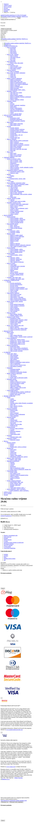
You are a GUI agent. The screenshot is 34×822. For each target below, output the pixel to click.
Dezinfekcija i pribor (15, 318)
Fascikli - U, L (13, 136)
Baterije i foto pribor (15, 394)
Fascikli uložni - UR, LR (16, 135)
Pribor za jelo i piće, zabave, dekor (18, 328)
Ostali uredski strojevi (12, 390)
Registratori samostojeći (16, 119)
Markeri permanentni (15, 238)
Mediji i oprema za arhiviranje (14, 373)
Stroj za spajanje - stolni (16, 161)
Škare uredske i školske (16, 314)
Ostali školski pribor (12, 470)
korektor (6, 554)
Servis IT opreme (8, 545)
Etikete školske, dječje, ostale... (18, 89)
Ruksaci (12, 444)
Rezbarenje (13, 466)
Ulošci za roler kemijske (16, 228)
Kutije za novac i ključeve (16, 205)
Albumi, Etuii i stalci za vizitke (17, 201)
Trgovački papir (14, 65)
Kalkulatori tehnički (15, 369)
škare (5, 557)
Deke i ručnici (13, 407)
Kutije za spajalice (14, 164)
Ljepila (8, 180)
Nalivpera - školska (15, 260)
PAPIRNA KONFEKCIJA (10, 46)
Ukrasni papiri (13, 420)
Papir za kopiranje (11, 47)
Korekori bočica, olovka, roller (17, 178)
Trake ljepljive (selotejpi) (13, 293)
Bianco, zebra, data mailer (16, 63)
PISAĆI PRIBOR (8, 215)
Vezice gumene (14, 307)
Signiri (11, 242)
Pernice (12, 445)
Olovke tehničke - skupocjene (17, 250)
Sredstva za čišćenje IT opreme (18, 382)
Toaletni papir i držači (15, 322)
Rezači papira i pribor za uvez (17, 343)
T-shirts (12, 399)
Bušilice (9, 174)
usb (5, 560)
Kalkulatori (10, 367)
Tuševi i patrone (14, 271)
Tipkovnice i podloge (15, 386)
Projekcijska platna (15, 346)
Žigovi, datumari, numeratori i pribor (16, 183)
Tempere (12, 451)
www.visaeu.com (10, 766)
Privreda (12, 104)
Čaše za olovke (14, 187)
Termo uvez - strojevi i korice (17, 339)
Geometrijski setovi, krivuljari (17, 266)
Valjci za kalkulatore (15, 363)
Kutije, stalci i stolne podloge (14, 185)
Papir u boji (13, 50)
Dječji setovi (13, 449)
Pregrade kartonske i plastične (17, 120)
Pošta (11, 102)
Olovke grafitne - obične (16, 255)
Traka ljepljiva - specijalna (16, 297)
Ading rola (12, 74)
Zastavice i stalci (14, 173)
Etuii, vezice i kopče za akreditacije (19, 348)
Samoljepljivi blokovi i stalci (17, 171)
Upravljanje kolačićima (9, 548)
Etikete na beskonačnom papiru (18, 82)
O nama (6, 541)
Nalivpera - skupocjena (16, 259)
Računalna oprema (11, 379)
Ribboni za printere (15, 360)
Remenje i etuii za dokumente (17, 414)
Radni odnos (13, 106)
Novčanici (12, 411)
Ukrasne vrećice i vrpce (16, 421)
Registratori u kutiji (15, 118)
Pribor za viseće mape (15, 156)
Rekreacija (12, 432)
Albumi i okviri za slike (16, 424)
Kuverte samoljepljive (15, 283)
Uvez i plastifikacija (12, 338)
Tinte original (13, 359)
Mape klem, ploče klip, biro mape (18, 149)
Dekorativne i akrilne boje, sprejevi (19, 456)
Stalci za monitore (14, 384)
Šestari (11, 276)
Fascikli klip (13, 133)
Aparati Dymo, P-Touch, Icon (17, 393)
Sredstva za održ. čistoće (13, 317)
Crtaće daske (13, 264)
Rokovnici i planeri (12, 438)
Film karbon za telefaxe (16, 366)
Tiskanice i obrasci (11, 101)
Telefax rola (13, 77)
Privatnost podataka (9, 544)
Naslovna (6, 4)
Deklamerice (13, 163)
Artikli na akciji (8, 5)
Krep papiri (13, 423)
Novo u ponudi (7, 6)
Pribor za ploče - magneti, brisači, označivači (21, 336)
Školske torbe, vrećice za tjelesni (18, 447)
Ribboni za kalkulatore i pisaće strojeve (20, 362)
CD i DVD (13, 375)
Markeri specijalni (14, 239)
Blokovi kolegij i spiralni (16, 95)
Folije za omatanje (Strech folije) (18, 300)
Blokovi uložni (14, 98)
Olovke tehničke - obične (16, 249)
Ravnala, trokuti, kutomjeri (16, 273)
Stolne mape (13, 197)
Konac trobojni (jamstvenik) (17, 304)
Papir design (13, 51)
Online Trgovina (18, 777)
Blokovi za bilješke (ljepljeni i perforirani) (20, 96)
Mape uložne (10, 122)
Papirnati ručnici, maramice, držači (18, 319)
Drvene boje (13, 454)
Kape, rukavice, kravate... (16, 406)
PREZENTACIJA (8, 331)
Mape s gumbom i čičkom (16, 143)
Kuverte (9, 281)
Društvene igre (13, 425)
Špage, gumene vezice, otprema (15, 301)
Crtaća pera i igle (14, 267)
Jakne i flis (12, 404)
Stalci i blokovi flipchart (16, 335)
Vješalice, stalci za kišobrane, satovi (19, 208)
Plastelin (12, 462)
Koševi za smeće (14, 209)
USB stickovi (13, 376)
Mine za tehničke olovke (16, 252)
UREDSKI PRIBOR (9, 157)
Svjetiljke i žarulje (14, 212)
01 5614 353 (19, 15)
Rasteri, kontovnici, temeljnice (17, 105)
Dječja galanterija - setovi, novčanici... (16, 489)
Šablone (12, 270)
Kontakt (6, 11)
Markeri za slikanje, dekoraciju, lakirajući (20, 245)
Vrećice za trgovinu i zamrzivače (18, 329)
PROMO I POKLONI (9, 396)
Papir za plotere (14, 56)
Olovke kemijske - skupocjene (17, 219)
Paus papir (12, 60)
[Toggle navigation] (1, 1)
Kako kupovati (7, 537)
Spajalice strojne (14, 166)
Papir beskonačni (11, 61)
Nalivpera (9, 256)
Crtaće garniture (14, 269)
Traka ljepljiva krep (15, 295)
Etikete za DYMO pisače (16, 87)
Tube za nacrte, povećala (16, 351)
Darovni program (11, 417)
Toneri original (13, 356)
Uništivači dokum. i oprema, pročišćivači (20, 391)
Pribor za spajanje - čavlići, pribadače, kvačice (21, 167)
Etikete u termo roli (15, 85)
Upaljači (12, 430)
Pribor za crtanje (11, 263)
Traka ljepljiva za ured (15, 294)
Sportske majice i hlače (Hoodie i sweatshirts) (21, 403)
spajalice (6, 555)
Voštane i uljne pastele (15, 455)
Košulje (12, 401)
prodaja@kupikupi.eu (6, 515)
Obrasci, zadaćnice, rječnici (17, 99)
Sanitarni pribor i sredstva (16, 321)
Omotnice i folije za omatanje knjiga (19, 475)
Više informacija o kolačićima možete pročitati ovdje (14, 800)
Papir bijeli (12, 48)
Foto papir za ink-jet (15, 57)
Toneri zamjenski (14, 358)
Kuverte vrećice (14, 286)
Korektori (9, 177)
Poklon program (11, 427)
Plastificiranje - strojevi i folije (17, 342)
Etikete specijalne (14, 88)
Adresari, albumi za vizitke (13, 198)
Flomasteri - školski (15, 232)
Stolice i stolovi (14, 207)
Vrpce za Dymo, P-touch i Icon (18, 365)
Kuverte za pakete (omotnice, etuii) (19, 288)
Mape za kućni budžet (15, 147)
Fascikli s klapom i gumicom (17, 129)
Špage (11, 303)
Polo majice (13, 400)
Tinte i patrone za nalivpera (17, 262)
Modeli (12, 486)
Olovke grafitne (11, 253)
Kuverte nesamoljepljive (16, 284)
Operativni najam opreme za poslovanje (14, 542)
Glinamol (12, 463)
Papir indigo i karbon (15, 68)
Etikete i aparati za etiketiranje (14, 78)
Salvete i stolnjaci (14, 327)
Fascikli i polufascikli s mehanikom (19, 132)
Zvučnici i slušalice (15, 389)
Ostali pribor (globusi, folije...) (17, 487)
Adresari (12, 200)
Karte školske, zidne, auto (16, 482)
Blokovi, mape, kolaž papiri (14, 458)
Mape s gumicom (14, 142)
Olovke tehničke (11, 247)
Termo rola (13, 75)
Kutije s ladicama (14, 190)
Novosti (6, 8)
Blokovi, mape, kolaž (15, 459)
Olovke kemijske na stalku (16, 221)
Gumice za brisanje (15, 478)
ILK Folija (12, 58)
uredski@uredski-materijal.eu (8, 15)
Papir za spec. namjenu (12, 54)
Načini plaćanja (8, 539)
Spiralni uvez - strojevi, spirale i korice (19, 341)
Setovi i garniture (14, 413)
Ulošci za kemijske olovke (16, 222)
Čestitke (12, 418)
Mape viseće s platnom (16, 154)
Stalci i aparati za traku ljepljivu (18, 298)
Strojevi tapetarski (14, 168)
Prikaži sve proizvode (6, 28)
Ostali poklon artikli (15, 434)
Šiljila (11, 479)
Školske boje (10, 448)
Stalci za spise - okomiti (16, 192)
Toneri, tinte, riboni (12, 353)
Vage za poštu (13, 291)
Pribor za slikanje (14, 476)
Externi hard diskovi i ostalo (17, 383)
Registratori (10, 116)
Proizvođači (7, 9)
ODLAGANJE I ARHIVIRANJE (12, 115)
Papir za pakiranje (14, 308)
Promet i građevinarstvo (16, 108)
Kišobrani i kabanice (15, 431)
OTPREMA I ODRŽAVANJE (11, 280)
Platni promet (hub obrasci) (17, 111)
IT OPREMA (7, 352)
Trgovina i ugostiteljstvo (16, 109)
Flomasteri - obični (14, 231)
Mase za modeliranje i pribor (17, 468)
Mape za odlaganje (11, 139)
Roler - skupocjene (15, 226)
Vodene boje (13, 452)
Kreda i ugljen (13, 472)
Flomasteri (9, 229)
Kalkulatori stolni (14, 370)
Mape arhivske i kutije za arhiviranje (19, 140)
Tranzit (12, 112)
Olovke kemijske (11, 216)
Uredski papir (10, 64)
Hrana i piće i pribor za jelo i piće (15, 325)
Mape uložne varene (15, 125)
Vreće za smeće (14, 324)
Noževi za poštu (14, 290)
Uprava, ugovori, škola (16, 113)
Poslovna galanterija (12, 408)
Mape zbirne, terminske (16, 146)
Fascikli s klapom (14, 128)
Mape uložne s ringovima (16, 123)
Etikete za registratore (15, 80)
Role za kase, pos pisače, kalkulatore (16, 72)
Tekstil (8, 397)
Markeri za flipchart (15, 243)
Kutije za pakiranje (15, 310)
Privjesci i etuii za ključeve (16, 428)
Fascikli (9, 126)
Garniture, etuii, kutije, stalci (14, 277)
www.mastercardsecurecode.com (14, 729)
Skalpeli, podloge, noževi (16, 315)
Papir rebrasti (13, 53)
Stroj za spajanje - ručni (16, 160)
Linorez (12, 465)
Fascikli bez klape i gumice (17, 130)
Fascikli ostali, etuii (15, 137)
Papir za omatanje (11, 70)
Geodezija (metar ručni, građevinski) (19, 204)
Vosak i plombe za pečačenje (17, 305)
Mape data (12, 150)
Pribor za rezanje (11, 312)
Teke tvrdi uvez (14, 94)
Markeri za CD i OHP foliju (17, 236)
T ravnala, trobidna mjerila (16, 274)
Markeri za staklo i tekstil (16, 235)
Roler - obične (13, 225)
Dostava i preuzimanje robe (10, 535)
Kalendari (9, 435)
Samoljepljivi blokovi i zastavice (15, 170)
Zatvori (2, 588)
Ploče (11, 334)
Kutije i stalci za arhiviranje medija (18, 377)
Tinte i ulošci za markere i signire (18, 246)
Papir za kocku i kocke (16, 67)
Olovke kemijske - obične (16, 218)
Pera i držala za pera (15, 473)
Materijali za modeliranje (13, 461)
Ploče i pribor (10, 332)
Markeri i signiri (11, 233)
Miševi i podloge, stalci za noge (18, 387)
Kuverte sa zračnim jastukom (17, 287)
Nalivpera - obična (14, 257)
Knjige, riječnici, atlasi (15, 483)
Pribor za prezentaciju (12, 345)
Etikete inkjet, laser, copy (16, 81)
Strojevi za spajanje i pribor (14, 159)
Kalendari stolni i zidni (15, 437)
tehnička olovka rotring (9, 558)
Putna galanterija (14, 415)
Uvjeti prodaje (7, 546)
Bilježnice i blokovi (12, 91)
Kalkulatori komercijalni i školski (18, 372)
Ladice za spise (14, 188)
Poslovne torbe (14, 410)
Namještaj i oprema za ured (14, 202)
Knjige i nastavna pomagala (14, 480)
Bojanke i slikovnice (15, 485)
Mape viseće (10, 152)
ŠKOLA (6, 441)
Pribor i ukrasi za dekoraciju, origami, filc (20, 469)
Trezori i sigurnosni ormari (16, 211)
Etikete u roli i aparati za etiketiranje (19, 84)
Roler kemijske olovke (12, 223)
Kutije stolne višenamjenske (17, 191)
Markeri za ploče (14, 240)
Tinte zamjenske (14, 355)
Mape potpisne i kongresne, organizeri (19, 144)
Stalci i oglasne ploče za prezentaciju (19, 349)
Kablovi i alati (13, 380)
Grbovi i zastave (14, 214)
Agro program (13, 311)
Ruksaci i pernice (11, 442)
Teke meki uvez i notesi (16, 92)
